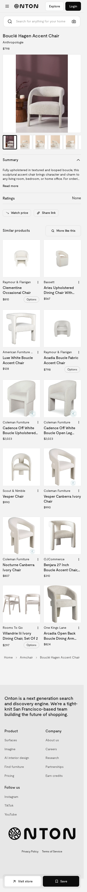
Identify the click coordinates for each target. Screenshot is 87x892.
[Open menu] (7, 6)
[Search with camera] (74, 21)
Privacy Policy (30, 851)
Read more (10, 186)
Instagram (11, 797)
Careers (51, 749)
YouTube (10, 814)
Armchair (26, 657)
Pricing (9, 775)
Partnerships (55, 767)
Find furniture (14, 767)
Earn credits (54, 775)
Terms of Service (52, 851)
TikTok (8, 805)
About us (52, 740)
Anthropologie (13, 42)
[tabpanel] (42, 93)
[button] (42, 93)
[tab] (10, 142)
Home (8, 657)
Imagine (9, 749)
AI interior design (16, 758)
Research (52, 758)
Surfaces (10, 740)
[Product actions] (38, 282)
